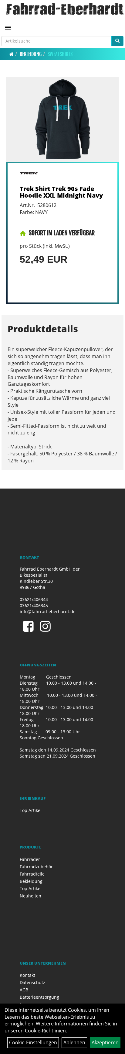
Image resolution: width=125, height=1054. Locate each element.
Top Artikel (31, 810)
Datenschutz (32, 982)
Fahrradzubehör (36, 866)
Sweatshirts (60, 54)
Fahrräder (30, 859)
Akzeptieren (105, 1042)
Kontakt (27, 975)
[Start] (11, 54)
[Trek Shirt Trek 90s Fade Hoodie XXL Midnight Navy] (62, 119)
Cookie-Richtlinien (45, 1030)
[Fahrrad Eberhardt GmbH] (64, 9)
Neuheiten (30, 896)
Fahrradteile (32, 874)
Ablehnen (74, 1042)
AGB (24, 990)
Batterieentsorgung (39, 997)
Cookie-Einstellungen (33, 1042)
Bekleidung (31, 54)
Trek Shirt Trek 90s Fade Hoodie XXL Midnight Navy (61, 192)
